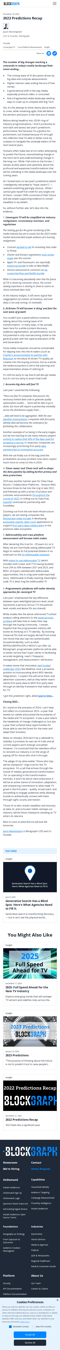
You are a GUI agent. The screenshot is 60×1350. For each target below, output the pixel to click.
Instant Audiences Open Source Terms (14, 1216)
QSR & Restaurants (40, 1255)
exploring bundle (16, 265)
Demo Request (40, 1169)
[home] (11, 3)
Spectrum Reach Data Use (15, 1203)
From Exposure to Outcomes (11, 1241)
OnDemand (10, 1180)
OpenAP (7, 502)
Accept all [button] (30, 1334)
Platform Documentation (15, 1294)
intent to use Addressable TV (24, 560)
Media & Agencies (39, 1244)
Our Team (36, 1283)
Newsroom (10, 1162)
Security (6, 1283)
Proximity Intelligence (41, 1203)
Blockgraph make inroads (17, 518)
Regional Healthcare (40, 1261)
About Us (37, 1275)
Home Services (38, 1239)
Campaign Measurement (42, 1197)
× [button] (57, 1300)
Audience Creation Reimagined (11, 1249)
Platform (9, 1275)
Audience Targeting (40, 1192)
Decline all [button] (30, 1342)
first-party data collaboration (28, 525)
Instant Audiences (11, 1187)
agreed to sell (23, 247)
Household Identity (40, 1187)
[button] (54, 3)
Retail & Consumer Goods (43, 1266)
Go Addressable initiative (35, 554)
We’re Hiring (11, 1169)
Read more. (25, 1322)
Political (34, 1250)
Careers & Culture (39, 1288)
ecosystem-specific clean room (19, 522)
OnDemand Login (11, 1198)
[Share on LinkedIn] (48, 53)
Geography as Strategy (14, 1234)
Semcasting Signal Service (15, 1209)
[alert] (30, 1324)
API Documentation (12, 1288)
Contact (36, 1162)
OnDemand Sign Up (12, 1192)
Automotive (36, 1234)
